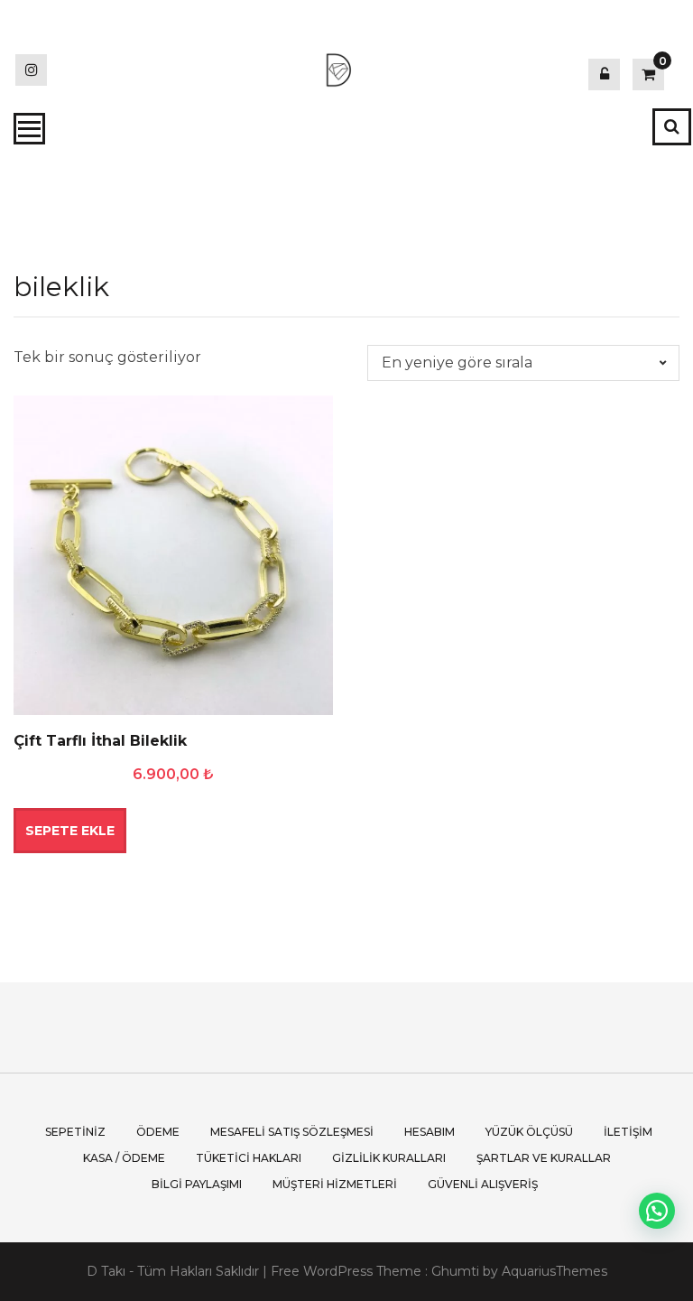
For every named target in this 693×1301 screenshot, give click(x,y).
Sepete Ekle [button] (70, 830)
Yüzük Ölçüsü (529, 1131)
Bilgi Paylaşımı (197, 1184)
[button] (657, 1211)
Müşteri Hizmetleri (335, 1184)
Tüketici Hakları (248, 1158)
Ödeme (158, 1131)
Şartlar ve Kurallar (543, 1158)
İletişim (628, 1131)
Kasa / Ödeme (124, 1158)
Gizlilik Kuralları (389, 1158)
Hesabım (429, 1131)
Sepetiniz (75, 1131)
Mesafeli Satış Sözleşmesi (292, 1131)
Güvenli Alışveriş (483, 1184)
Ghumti (455, 1271)
